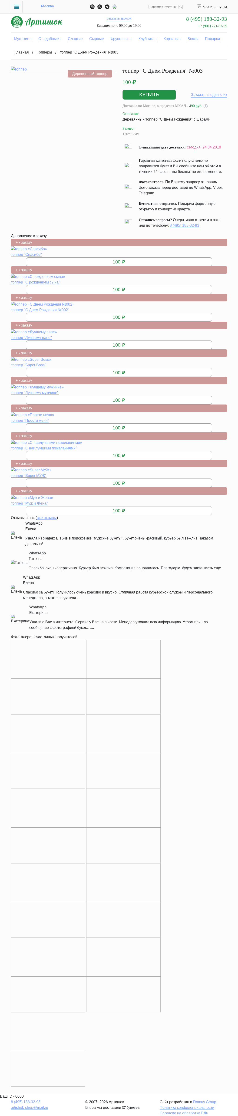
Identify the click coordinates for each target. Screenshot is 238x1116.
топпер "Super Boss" (28, 365)
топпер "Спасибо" (26, 254)
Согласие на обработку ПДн (184, 1113)
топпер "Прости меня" (30, 420)
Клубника (147, 39)
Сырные (96, 39)
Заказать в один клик (209, 95)
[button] (149, 95)
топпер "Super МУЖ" (28, 476)
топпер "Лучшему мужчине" (35, 393)
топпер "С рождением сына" (35, 282)
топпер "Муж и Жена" (29, 503)
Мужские (21, 39)
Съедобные (48, 39)
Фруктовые (119, 39)
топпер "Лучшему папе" (31, 338)
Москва (47, 6)
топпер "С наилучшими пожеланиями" (44, 448)
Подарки (212, 39)
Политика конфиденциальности (187, 1107)
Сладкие (75, 39)
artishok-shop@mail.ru (29, 1107)
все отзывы (47, 518)
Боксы (193, 39)
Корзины (171, 39)
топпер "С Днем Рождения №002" (40, 310)
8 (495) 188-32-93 (184, 225)
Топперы (44, 52)
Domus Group (205, 1102)
